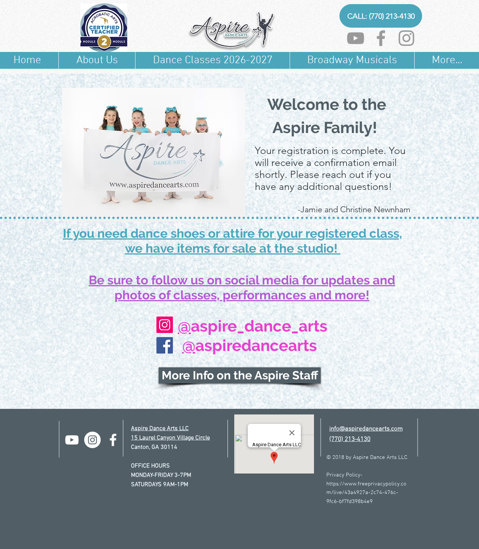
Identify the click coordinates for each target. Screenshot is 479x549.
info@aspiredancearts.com (366, 429)
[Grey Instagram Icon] (406, 38)
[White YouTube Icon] (72, 440)
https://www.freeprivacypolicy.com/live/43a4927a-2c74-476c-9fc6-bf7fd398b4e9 (366, 493)
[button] (96, 60)
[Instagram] (164, 325)
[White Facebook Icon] (113, 440)
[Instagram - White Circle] (92, 440)
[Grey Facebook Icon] (380, 38)
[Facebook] (164, 345)
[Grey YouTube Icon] (355, 38)
